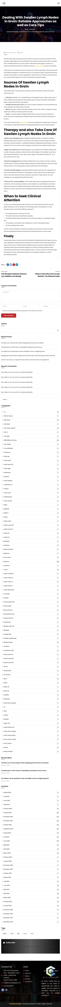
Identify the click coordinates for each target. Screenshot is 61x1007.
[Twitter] (11, 264)
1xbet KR (31, 476)
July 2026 (31, 796)
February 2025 (31, 808)
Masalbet (31, 630)
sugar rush (31, 723)
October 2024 (31, 824)
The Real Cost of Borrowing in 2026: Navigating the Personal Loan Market (22, 343)
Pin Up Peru (31, 674)
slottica (31, 715)
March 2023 (31, 897)
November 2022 (31, 913)
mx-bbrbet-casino (31, 650)
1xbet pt (31, 488)
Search (4, 324)
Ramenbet (31, 699)
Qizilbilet (31, 695)
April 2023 (31, 893)
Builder (4, 933)
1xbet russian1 (31, 501)
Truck (31, 933)
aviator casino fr (31, 529)
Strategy (31, 719)
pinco (31, 678)
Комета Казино (31, 751)
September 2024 (31, 829)
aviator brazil (31, 521)
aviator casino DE (31, 525)
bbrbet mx (31, 553)
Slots (31, 711)
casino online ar (31, 581)
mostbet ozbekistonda (31, 638)
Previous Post (4, 271)
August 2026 (31, 792)
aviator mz (31, 537)
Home (26, 29)
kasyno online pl (31, 618)
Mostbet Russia (31, 642)
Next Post (57, 271)
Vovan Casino (31, 743)
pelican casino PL (31, 662)
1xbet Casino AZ (31, 464)
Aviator (31, 517)
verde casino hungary (31, 731)
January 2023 (31, 905)
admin (21, 52)
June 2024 (31, 841)
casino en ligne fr (31, 573)
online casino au (31, 654)
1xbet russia (31, 492)
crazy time (31, 594)
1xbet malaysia (31, 480)
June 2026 (31, 800)
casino (31, 569)
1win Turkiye (31, 444)
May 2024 (31, 845)
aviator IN (31, 533)
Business (32, 29)
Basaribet (31, 545)
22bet (31, 505)
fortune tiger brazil (31, 602)
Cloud (11, 933)
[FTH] (3, 3)
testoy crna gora (24, 122)
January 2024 (31, 861)
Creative (31, 598)
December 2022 (31, 909)
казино (31, 747)
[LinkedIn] (17, 264)
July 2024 (31, 837)
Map (18, 933)
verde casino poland (31, 735)
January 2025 (31, 812)
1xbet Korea (31, 472)
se (31, 707)
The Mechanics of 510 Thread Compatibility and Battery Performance (21, 347)
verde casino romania (31, 739)
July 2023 (31, 881)
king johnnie (31, 622)
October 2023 (31, 873)
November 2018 (31, 922)
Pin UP (31, 666)
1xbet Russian (31, 497)
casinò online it (31, 585)
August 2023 (31, 877)
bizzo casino (31, 557)
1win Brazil (31, 424)
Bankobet (31, 541)
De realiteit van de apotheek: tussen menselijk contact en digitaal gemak (23, 351)
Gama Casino (31, 606)
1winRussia (31, 452)
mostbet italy (31, 634)
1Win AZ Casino (31, 416)
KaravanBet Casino (31, 614)
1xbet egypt (31, 468)
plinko (31, 682)
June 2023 (31, 885)
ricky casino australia (31, 703)
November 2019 (31, 917)
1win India (31, 436)
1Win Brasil (31, 420)
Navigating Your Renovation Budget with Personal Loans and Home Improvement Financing (28, 355)
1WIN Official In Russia (31, 440)
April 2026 (31, 804)
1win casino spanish (31, 428)
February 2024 (31, 857)
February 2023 (31, 901)
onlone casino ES (31, 658)
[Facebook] (8, 264)
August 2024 (31, 833)
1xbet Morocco (31, 484)
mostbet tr (31, 646)
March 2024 (31, 853)
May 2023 (31, 889)
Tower (25, 933)
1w (31, 412)
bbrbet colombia (31, 549)
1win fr (31, 432)
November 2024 (31, 820)
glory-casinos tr (31, 610)
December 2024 (31, 816)
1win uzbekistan (31, 448)
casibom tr (31, 565)
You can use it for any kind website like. (21, 372)
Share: (3, 264)
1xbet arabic (31, 460)
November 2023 (31, 869)
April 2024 (31, 849)
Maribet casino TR (31, 626)
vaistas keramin (39, 66)
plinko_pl (31, 691)
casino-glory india (31, 589)
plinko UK (31, 687)
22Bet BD (31, 509)
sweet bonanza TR (31, 727)
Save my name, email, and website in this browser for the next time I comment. (22, 310)
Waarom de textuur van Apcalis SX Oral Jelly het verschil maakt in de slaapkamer (25, 360)
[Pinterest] (14, 264)
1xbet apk (31, 456)
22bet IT (31, 513)
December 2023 (31, 865)
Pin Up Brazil (31, 670)
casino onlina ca (31, 577)
